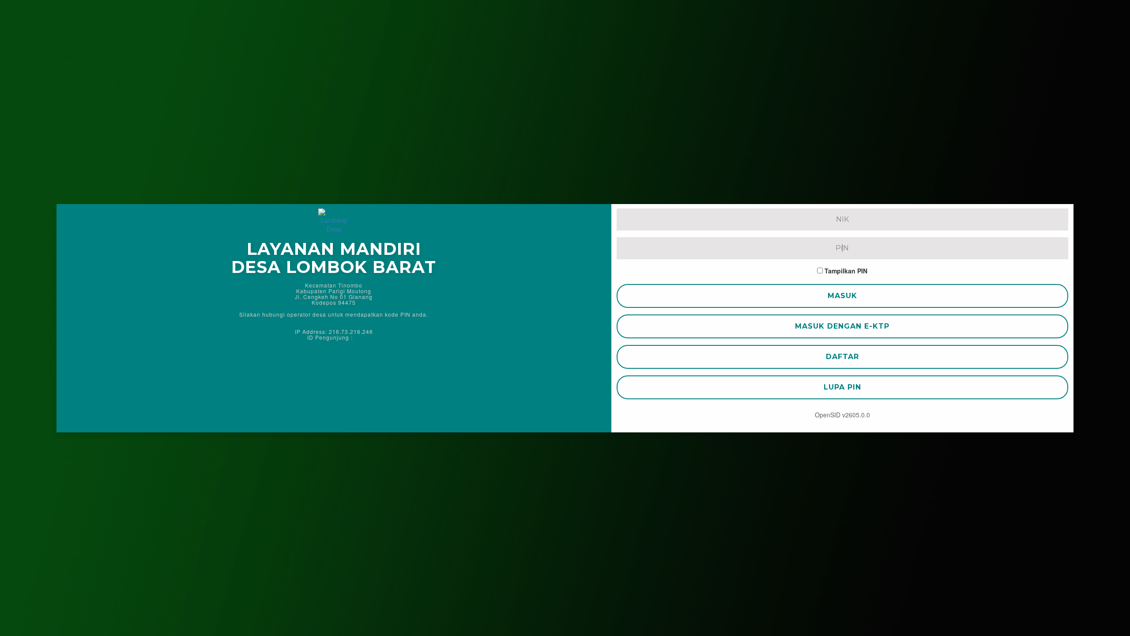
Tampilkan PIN (846, 270)
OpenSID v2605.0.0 (842, 414)
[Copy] (358, 337)
